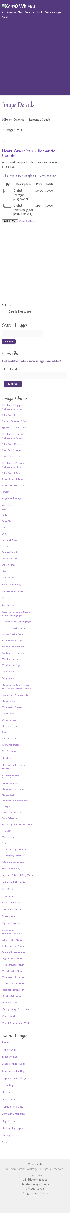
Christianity (8, 604)
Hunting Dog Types (12, 1128)
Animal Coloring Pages (12, 615)
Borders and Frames (12, 591)
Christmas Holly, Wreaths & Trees (15, 801)
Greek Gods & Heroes (11, 450)
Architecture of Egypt (12, 409)
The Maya (7, 888)
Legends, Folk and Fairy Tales (17, 875)
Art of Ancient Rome (11, 473)
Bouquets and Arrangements (15, 695)
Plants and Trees (9, 726)
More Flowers (8, 713)
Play (20, 12)
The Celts (7, 597)
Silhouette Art (35, 1188)
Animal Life (8, 505)
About (5, 17)
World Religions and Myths (16, 1022)
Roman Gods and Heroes (12, 479)
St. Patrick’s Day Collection (14, 849)
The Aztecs (8, 577)
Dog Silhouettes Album (12, 958)
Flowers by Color (9, 701)
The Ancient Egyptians (13, 405)
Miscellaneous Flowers (12, 707)
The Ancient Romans (13, 463)
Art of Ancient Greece (12, 444)
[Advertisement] (35, 60)
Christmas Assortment (10, 784)
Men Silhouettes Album (12, 971)
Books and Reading (11, 584)
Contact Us (35, 1164)
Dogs (4, 534)
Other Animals (8, 565)
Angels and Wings (11, 498)
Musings (11, 12)
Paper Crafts (8, 895)
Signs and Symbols (11, 923)
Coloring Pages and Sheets (16, 611)
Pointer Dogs (9, 1049)
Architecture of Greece (12, 438)
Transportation (9, 1002)
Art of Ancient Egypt (11, 415)
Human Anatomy (11, 868)
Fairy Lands (8, 678)
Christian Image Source (35, 1184)
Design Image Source (35, 1193)
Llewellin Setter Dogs (13, 1113)
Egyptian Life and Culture (14, 427)
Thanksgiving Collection (13, 855)
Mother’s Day (8, 837)
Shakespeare (8, 916)
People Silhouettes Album (13, 989)
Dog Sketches (9, 1121)
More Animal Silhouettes (13, 983)
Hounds (6, 1092)
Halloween (6, 831)
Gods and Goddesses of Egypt (15, 421)
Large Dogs (8, 1085)
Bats (4, 509)
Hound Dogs (8, 1099)
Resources (30, 12)
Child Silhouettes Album (13, 946)
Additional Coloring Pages (13, 653)
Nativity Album (8, 806)
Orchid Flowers (9, 720)
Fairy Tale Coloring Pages (13, 628)
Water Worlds (9, 1015)
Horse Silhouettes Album (13, 965)
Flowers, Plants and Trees (15, 684)
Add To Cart (10, 221)
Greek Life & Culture (11, 456)
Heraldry (7, 757)
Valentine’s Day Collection (13, 862)
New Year (6, 843)
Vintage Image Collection (15, 1009)
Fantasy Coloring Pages (12, 634)
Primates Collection (10, 552)
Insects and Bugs (9, 558)
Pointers (6, 1042)
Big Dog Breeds (10, 1135)
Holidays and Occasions (14, 764)
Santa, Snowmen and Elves (12, 812)
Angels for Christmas (10, 778)
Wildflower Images (10, 744)
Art (3, 12)
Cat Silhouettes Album (12, 940)
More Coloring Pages (11, 665)
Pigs (4, 571)
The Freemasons (10, 751)
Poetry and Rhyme (11, 909)
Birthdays (6, 768)
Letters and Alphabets (13, 881)
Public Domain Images (49, 12)
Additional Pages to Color (13, 646)
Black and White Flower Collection (17, 688)
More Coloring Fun (10, 671)
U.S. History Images (35, 1179)
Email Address (13, 369)
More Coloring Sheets (11, 659)
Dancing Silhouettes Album (14, 952)
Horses (5, 546)
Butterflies (6, 521)
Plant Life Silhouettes (11, 996)
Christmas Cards (8, 795)
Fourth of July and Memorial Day (17, 824)
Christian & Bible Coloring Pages (16, 621)
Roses (4, 732)
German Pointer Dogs (13, 1071)
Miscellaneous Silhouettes (13, 977)
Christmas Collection (11, 775)
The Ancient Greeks (12, 434)
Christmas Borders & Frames (13, 789)
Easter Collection (9, 818)
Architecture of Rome (11, 467)
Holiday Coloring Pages (12, 640)
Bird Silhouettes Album (12, 933)
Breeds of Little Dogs (13, 1063)
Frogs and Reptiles (10, 540)
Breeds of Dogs (10, 1056)
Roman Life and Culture (13, 485)
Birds (4, 515)
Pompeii (5, 492)
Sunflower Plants (9, 738)
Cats (4, 527)
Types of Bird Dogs (12, 1106)
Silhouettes (8, 929)
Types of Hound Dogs (14, 1078)
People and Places (11, 902)
